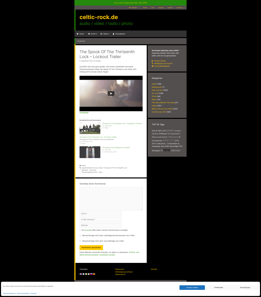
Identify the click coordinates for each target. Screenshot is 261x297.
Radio (154, 99)
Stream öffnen (160, 61)
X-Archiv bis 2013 (159, 112)
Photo (154, 96)
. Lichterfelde (171, 143)
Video (84, 165)
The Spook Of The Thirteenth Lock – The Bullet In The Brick (122, 123)
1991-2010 (162, 131)
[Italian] (88, 274)
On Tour (155, 93)
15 (162, 151)
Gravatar (88, 230)
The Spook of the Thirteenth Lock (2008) (116, 147)
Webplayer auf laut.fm (163, 63)
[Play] (111, 93)
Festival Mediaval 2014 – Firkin (92, 172)
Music (145, 7)
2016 (169, 130)
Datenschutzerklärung (9, 293)
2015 (154, 131)
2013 (165, 140)
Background (157, 87)
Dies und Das (157, 90)
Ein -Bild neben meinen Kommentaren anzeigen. (105, 230)
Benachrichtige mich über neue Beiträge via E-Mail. (103, 241)
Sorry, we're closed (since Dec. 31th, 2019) (130, 3)
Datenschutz (120, 274)
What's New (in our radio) (162, 109)
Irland (100, 168)
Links (152, 7)
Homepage (84, 112)
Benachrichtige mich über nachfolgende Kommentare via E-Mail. (108, 235)
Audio (154, 84)
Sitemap (161, 7)
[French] (83, 274)
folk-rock (95, 168)
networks (179, 7)
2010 (176, 140)
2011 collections (158, 143)
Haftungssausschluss (124, 272)
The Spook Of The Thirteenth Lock (115, 168)
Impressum (34, 293)
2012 (178, 151)
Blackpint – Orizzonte (89, 170)
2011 (171, 140)
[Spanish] (94, 274)
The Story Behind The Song (163, 103)
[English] (81, 274)
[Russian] (91, 274)
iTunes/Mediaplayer (162, 66)
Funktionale (218, 287)
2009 (173, 150)
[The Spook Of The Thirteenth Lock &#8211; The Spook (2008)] (112, 140)
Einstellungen (245, 287)
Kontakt (170, 7)
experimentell (86, 168)
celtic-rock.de (99, 17)
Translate (134, 7)
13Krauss (173, 136)
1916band (163, 134)
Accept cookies (192, 287)
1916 (166, 150)
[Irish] (86, 274)
